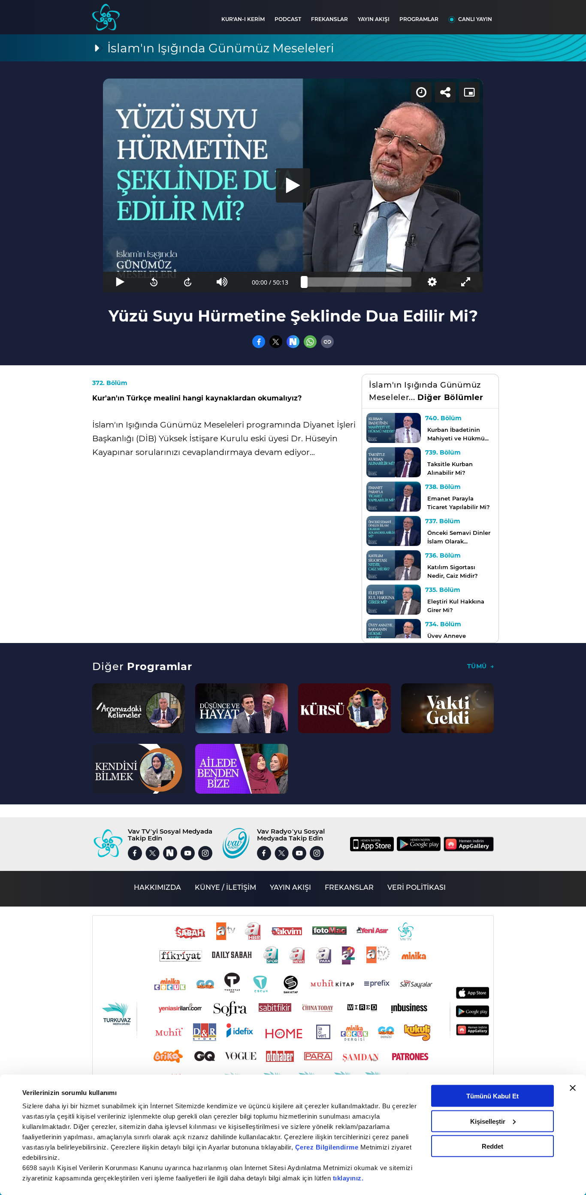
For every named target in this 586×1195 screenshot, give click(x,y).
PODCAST (288, 19)
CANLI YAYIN (475, 19)
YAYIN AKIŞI (374, 19)
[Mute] (222, 282)
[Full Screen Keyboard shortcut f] (466, 282)
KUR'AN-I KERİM (243, 19)
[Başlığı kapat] (573, 1088)
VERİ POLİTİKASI (416, 887)
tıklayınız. (348, 1178)
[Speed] (421, 92)
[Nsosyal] (293, 341)
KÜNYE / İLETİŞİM (225, 887)
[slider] (358, 282)
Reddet (492, 1146)
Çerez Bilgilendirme (327, 1147)
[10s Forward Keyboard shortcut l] (188, 282)
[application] (293, 185)
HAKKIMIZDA (157, 887)
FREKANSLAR (329, 19)
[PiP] (469, 92)
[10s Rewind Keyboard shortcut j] (154, 282)
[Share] (445, 92)
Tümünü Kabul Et (492, 1096)
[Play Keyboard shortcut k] (120, 282)
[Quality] (432, 282)
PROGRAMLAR (418, 19)
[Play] (293, 185)
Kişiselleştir (487, 1121)
